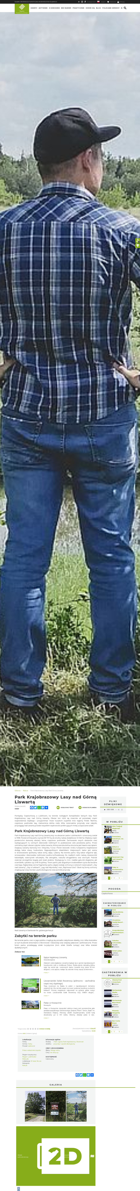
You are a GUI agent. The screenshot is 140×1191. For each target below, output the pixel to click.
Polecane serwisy (111, 8)
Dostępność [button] (91, 2)
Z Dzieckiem (54, 8)
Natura (24, 1065)
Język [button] (103, 2)
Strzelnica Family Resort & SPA (118, 935)
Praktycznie (78, 8)
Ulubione (112, 2)
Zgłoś (92, 1028)
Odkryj (34, 8)
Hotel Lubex (117, 964)
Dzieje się (90, 8)
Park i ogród (58, 1042)
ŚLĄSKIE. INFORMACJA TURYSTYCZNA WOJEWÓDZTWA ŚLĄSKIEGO (36, 1)
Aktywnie (43, 8)
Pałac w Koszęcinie (52, 1003)
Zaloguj (122, 2)
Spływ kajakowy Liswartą (55, 957)
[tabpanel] (35, 1107)
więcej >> (46, 972)
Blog (98, 8)
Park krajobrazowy (69, 1042)
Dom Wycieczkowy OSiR (117, 925)
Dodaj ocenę (44, 1029)
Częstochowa (115, 900)
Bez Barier (66, 8)
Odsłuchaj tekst (67, 807)
